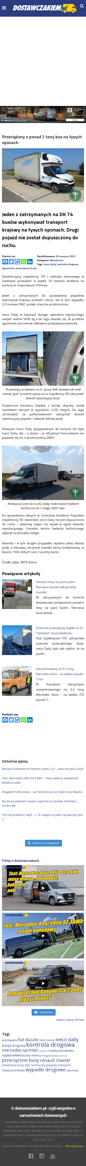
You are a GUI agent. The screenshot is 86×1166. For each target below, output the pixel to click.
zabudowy (72, 1070)
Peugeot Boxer (50, 1055)
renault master (55, 1060)
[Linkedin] (30, 261)
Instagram (43, 1156)
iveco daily (49, 264)
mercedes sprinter (20, 1050)
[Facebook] (5, 261)
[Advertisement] (43, 61)
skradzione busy (13, 1065)
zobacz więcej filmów (70, 1020)
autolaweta (9, 1040)
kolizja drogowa (13, 1045)
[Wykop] (17, 261)
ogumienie (8, 268)
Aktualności (57, 260)
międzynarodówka (61, 1050)
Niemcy (36, 1055)
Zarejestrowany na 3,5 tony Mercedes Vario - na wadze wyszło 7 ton (59, 674)
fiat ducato (28, 1039)
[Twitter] (11, 261)
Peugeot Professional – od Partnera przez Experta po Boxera (42, 792)
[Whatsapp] (23, 261)
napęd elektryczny (16, 1055)
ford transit (47, 1040)
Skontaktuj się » (74, 1146)
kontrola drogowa (67, 264)
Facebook (32, 1156)
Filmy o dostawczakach (20, 860)
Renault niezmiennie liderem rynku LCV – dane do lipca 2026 (42, 769)
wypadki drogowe (45, 1069)
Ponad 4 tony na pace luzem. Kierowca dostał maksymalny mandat (56, 587)
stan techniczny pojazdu (41, 1065)
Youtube (54, 1156)
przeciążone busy (26, 268)
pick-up (63, 1055)
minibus (43, 1050)
